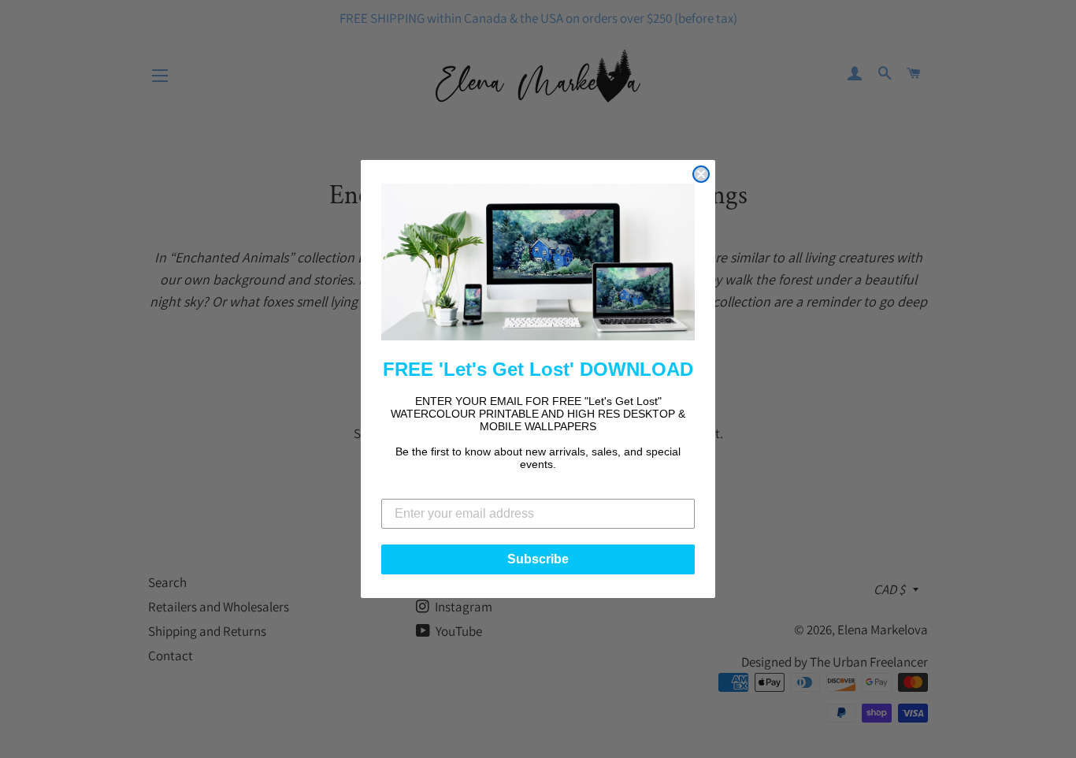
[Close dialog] (701, 174)
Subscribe (538, 559)
